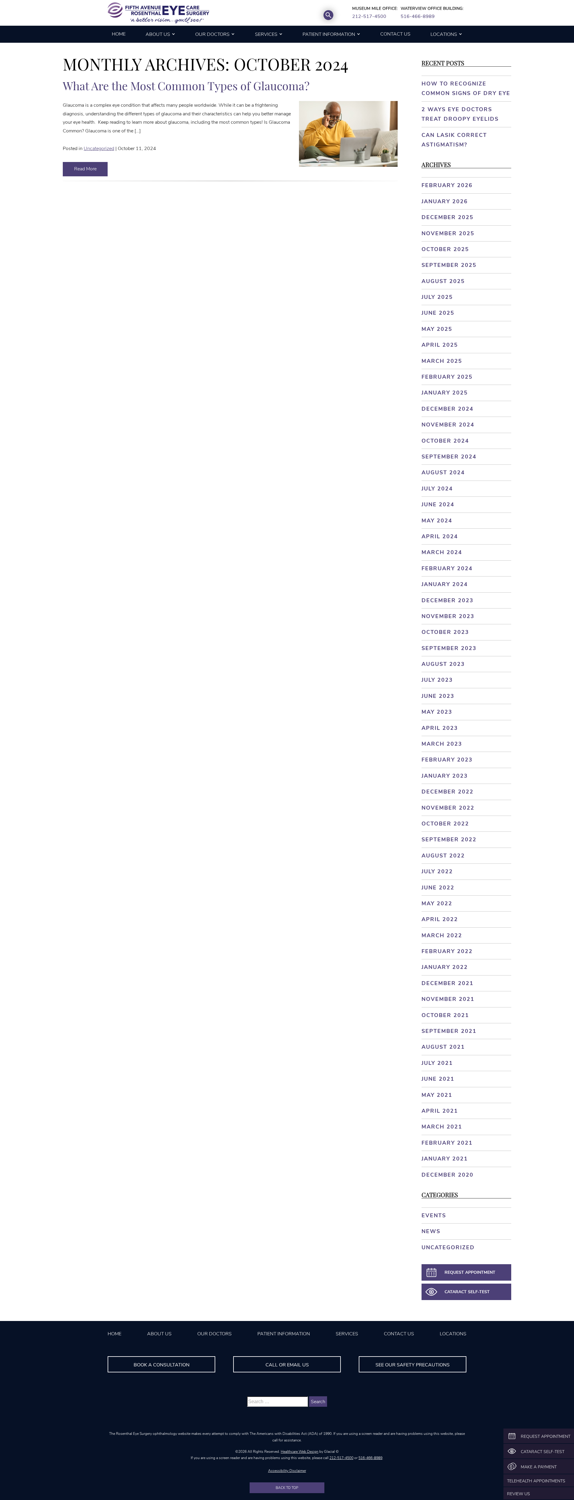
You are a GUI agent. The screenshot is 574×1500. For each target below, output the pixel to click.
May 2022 (437, 903)
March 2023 (442, 743)
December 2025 (448, 217)
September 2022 (449, 839)
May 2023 (437, 711)
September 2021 (449, 1031)
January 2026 (445, 201)
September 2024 (449, 456)
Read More (85, 169)
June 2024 (438, 504)
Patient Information (329, 34)
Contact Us (395, 34)
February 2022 (447, 951)
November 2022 (448, 807)
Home (119, 34)
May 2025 (437, 329)
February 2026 (447, 185)
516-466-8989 (418, 16)
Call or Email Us (287, 1365)
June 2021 (438, 1078)
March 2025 (442, 361)
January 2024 (445, 584)
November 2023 (448, 616)
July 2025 (437, 297)
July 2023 (437, 680)
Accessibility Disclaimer (287, 1470)
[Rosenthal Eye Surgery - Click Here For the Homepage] (158, 12)
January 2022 (445, 967)
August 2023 (443, 664)
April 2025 (440, 344)
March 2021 (442, 1126)
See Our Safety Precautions (412, 1365)
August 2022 (443, 855)
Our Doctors (212, 34)
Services (266, 34)
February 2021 (447, 1142)
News (431, 1231)
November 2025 (448, 233)
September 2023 (449, 648)
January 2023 (445, 775)
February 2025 (447, 376)
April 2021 (440, 1110)
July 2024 (437, 488)
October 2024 (445, 440)
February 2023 (447, 759)
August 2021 (443, 1047)
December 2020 (448, 1174)
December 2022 (448, 791)
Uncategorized (99, 148)
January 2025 (445, 392)
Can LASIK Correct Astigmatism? (454, 140)
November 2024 (448, 424)
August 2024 (443, 472)
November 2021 (448, 999)
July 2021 (437, 1063)
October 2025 (445, 249)
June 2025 (438, 312)
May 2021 (437, 1095)
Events (434, 1215)
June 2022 (438, 887)
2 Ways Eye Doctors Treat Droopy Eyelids (460, 114)
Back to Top (287, 1487)
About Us (158, 34)
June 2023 (438, 696)
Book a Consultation (162, 1365)
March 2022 (442, 935)
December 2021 (448, 983)
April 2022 (440, 919)
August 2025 (443, 281)
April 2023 (440, 728)
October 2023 (445, 632)
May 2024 (437, 520)
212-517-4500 (369, 16)
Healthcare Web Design (299, 1451)
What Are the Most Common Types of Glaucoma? (186, 85)
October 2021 (445, 1015)
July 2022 (437, 871)
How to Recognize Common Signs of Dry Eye (466, 88)
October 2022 (445, 823)
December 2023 (448, 600)
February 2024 (447, 568)
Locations (443, 34)
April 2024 (440, 536)
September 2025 (449, 265)
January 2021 (445, 1158)
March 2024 (442, 552)
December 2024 (448, 408)
